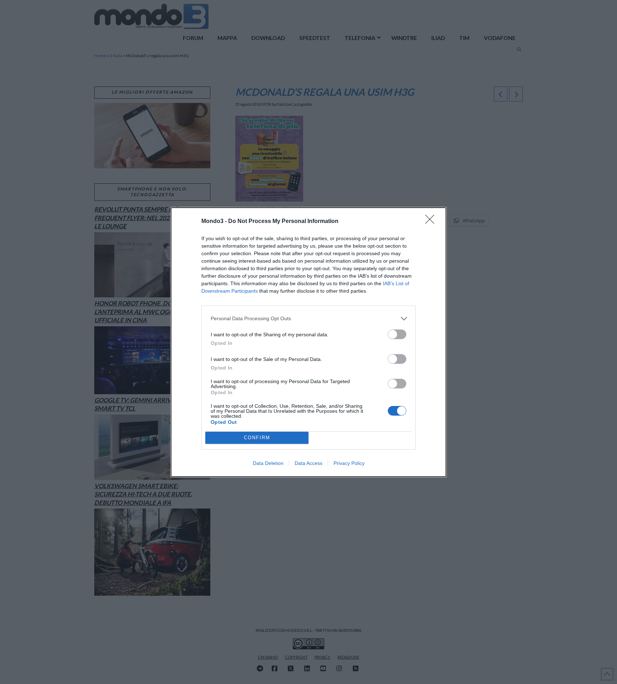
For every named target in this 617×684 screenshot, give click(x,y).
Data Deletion (268, 463)
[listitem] (308, 318)
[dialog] (308, 342)
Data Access (308, 463)
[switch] (397, 334)
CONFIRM (257, 437)
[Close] (432, 221)
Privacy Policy (349, 463)
